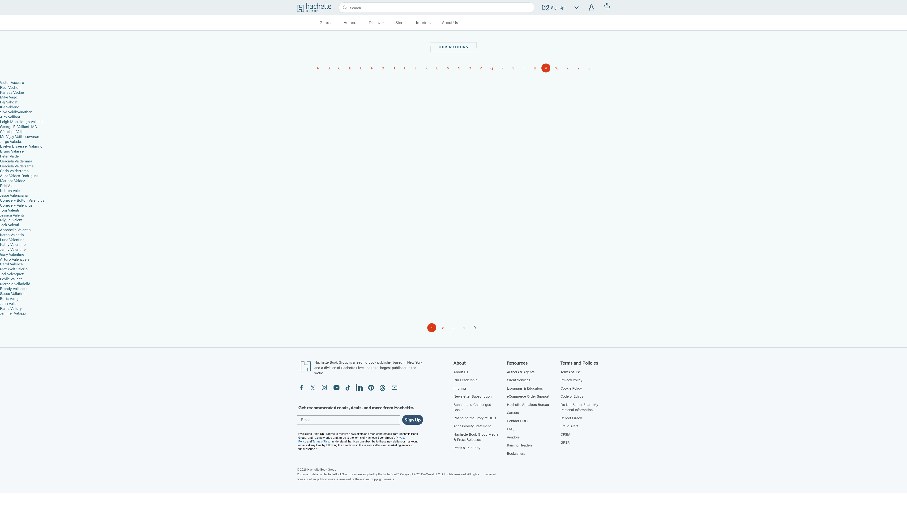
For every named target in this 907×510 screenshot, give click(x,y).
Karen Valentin (12, 234)
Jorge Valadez (11, 141)
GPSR (565, 442)
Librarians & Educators (525, 388)
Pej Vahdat (8, 102)
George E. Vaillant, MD (18, 126)
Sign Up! (558, 7)
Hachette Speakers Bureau (528, 404)
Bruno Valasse (12, 151)
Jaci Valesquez (12, 273)
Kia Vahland (9, 107)
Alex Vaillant (10, 116)
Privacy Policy (571, 379)
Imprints (423, 22)
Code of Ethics (571, 396)
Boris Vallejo (10, 298)
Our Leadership (466, 379)
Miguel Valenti (11, 219)
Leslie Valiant (11, 278)
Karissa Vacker (12, 92)
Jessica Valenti (12, 215)
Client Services (518, 379)
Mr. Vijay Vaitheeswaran (19, 136)
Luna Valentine (12, 239)
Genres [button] (326, 22)
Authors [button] (350, 22)
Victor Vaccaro (12, 82)
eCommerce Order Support (528, 396)
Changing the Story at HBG (475, 417)
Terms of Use (570, 371)
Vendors (513, 436)
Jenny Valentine (13, 249)
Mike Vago (8, 97)
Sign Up (413, 420)
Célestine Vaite (12, 131)
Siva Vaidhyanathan (16, 112)
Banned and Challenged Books (472, 407)
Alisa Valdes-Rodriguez (19, 175)
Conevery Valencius (16, 205)
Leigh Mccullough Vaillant (21, 121)
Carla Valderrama (14, 170)
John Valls (8, 303)
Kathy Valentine (13, 244)
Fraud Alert (569, 425)
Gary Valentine (12, 254)
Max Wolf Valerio (14, 269)
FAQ (510, 428)
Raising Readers (520, 444)
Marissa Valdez (12, 180)
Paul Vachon (10, 87)
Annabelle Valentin (15, 229)
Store (400, 22)
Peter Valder (10, 156)
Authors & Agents (521, 371)
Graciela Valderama (16, 161)
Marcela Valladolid (15, 283)
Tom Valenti (9, 210)
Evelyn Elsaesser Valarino (21, 146)
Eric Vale (7, 185)
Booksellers (516, 453)
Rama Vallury (11, 308)
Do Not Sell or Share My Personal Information (579, 407)
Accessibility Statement (472, 425)
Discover (376, 22)
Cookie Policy (571, 388)
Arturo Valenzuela (14, 259)
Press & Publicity (467, 447)
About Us (461, 371)
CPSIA (565, 434)
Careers (513, 412)
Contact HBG (517, 420)
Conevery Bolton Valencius (22, 200)
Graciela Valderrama (17, 166)
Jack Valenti (9, 224)
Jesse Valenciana (14, 195)
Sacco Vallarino (13, 293)
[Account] (592, 8)
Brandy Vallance (13, 288)
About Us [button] (450, 22)
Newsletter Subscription (473, 396)
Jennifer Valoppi (13, 313)
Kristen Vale (10, 190)
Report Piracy (571, 417)
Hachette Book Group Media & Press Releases (476, 437)
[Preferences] (576, 7)
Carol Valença (11, 264)
